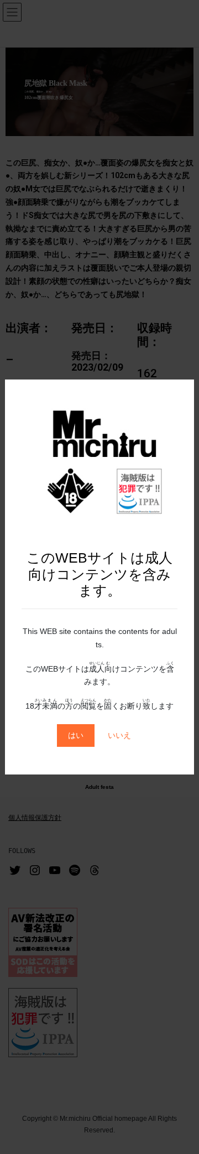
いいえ (119, 735)
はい (75, 735)
